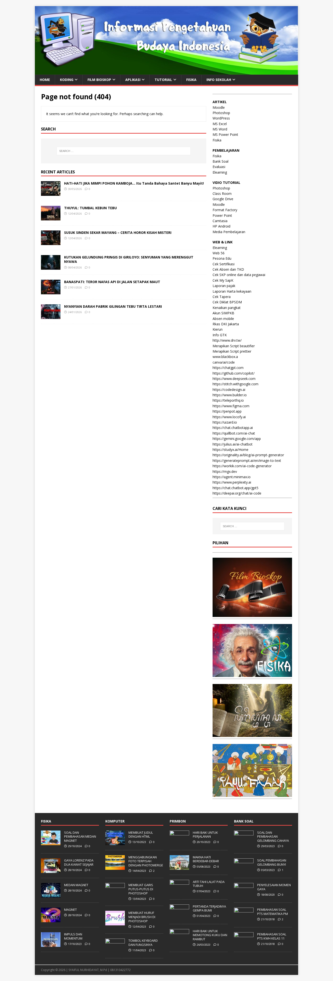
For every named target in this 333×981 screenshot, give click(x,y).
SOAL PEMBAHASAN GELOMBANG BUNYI (271, 862)
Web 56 (219, 253)
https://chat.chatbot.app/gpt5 (235, 488)
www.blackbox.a (225, 356)
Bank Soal (220, 161)
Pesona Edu (222, 258)
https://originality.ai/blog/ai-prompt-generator (248, 455)
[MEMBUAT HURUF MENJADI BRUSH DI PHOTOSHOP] (115, 923)
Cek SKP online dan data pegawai (239, 274)
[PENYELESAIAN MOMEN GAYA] (244, 895)
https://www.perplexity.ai (232, 482)
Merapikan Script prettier (232, 351)
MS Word (220, 129)
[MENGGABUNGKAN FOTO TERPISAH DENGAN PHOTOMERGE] (115, 867)
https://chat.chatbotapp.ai (233, 427)
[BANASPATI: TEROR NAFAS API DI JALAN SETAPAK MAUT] (50, 291)
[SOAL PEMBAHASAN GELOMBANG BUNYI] (244, 870)
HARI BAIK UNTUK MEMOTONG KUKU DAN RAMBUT (210, 935)
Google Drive (223, 199)
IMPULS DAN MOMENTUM (73, 936)
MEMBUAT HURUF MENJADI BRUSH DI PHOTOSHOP (141, 917)
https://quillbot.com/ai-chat (234, 433)
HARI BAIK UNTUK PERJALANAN (205, 834)
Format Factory (225, 210)
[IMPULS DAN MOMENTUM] (50, 944)
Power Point (222, 215)
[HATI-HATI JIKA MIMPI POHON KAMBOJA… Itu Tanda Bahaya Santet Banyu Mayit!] (50, 193)
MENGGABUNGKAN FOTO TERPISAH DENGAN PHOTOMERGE (145, 861)
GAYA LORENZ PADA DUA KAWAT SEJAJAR (78, 862)
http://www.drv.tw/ (227, 340)
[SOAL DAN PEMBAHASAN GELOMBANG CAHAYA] (244, 842)
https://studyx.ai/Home (230, 449)
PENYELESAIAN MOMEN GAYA (274, 887)
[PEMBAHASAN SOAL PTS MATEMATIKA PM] (244, 919)
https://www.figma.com (231, 406)
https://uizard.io (225, 422)
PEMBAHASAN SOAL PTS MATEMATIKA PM (272, 911)
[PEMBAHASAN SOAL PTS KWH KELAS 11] (244, 944)
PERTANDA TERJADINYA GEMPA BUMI (209, 908)
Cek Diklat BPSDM (227, 302)
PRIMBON (178, 821)
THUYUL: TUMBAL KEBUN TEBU (90, 208)
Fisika (217, 140)
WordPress (221, 118)
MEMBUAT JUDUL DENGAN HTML (140, 834)
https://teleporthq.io (228, 400)
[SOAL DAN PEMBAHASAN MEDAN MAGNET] (50, 842)
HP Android (221, 226)
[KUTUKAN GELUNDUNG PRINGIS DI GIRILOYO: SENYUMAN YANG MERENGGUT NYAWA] (50, 267)
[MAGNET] (50, 919)
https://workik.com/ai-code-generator (242, 466)
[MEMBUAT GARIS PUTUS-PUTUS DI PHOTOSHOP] (115, 895)
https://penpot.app (227, 411)
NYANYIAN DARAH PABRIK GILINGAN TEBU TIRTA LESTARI (113, 306)
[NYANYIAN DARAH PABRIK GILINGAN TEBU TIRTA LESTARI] (50, 316)
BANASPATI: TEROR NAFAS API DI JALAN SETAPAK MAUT (112, 281)
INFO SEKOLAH (218, 79)
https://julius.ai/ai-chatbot (233, 444)
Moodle (219, 107)
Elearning (220, 172)
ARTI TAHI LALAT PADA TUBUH (209, 884)
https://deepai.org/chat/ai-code (237, 493)
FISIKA (191, 79)
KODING (66, 79)
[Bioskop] (252, 614)
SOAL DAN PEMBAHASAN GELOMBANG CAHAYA (273, 836)
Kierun (218, 329)
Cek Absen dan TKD (228, 269)
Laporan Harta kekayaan (232, 291)
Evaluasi (219, 166)
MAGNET (70, 909)
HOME (45, 79)
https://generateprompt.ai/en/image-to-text (247, 460)
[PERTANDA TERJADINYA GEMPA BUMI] (179, 916)
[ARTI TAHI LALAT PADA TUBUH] (179, 892)
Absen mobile (223, 318)
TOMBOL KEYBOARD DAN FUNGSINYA (143, 942)
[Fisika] (252, 674)
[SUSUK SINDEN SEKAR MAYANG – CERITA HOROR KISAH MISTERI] (50, 242)
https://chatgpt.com (228, 367)
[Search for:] (123, 151)
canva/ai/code (224, 362)
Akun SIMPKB (223, 313)
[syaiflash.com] (166, 71)
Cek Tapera (222, 296)
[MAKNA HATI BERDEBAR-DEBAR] (179, 867)
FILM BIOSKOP (99, 79)
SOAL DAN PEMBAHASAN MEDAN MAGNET (80, 836)
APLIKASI (132, 79)
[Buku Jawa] (252, 734)
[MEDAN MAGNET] (50, 895)
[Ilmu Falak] (252, 794)
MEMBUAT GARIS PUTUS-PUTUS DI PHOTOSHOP (140, 889)
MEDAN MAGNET (76, 885)
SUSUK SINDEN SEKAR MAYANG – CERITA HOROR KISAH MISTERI (117, 232)
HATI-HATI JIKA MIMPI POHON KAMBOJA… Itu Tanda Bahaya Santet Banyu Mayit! (134, 183)
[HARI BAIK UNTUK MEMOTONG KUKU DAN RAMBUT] (179, 941)
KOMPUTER (115, 821)
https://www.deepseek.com (234, 378)
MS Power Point (225, 134)
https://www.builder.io (230, 395)
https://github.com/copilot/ (234, 373)
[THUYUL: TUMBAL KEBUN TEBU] (50, 217)
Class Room (222, 193)
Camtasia (220, 220)
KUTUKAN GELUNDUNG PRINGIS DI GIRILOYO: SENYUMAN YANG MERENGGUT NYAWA (128, 259)
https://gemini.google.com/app (237, 438)
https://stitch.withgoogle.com (235, 384)
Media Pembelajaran (229, 231)
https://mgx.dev (225, 471)
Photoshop (221, 112)
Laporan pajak (224, 285)
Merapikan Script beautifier (234, 346)
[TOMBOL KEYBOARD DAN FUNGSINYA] (115, 951)
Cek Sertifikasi (224, 264)
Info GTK (220, 335)
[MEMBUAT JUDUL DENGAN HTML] (115, 842)
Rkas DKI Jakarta (226, 324)
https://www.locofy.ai (229, 417)
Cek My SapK (223, 280)
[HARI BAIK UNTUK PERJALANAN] (179, 842)
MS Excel (220, 123)
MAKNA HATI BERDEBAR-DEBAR (206, 859)
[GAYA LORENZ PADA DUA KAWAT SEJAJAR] (50, 870)
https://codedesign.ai (229, 389)
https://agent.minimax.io (232, 477)
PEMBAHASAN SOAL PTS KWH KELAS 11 (271, 936)
